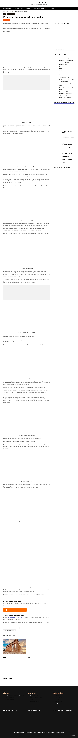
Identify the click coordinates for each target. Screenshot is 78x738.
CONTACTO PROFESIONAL (35, 701)
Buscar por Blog (7, 8)
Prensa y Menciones (34, 699)
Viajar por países (18, 8)
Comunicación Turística (39, 8)
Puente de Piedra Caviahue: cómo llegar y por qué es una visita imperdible (68, 155)
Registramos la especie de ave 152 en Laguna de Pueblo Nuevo (68, 131)
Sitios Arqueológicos (9, 630)
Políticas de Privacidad (9, 697)
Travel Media (51, 8)
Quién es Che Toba (34, 695)
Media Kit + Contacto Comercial (36, 697)
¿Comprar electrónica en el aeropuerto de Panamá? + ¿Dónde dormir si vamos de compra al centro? (66, 76)
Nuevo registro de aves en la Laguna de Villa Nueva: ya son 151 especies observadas (68, 143)
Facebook (57, 699)
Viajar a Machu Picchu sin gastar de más (36, 676)
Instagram (57, 695)
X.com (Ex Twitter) (58, 701)
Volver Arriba (71, 735)
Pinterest (56, 703)
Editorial (28, 8)
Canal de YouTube (58, 697)
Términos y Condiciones (10, 699)
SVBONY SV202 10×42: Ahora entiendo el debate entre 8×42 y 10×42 (68, 161)
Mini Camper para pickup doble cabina (66, 70)
